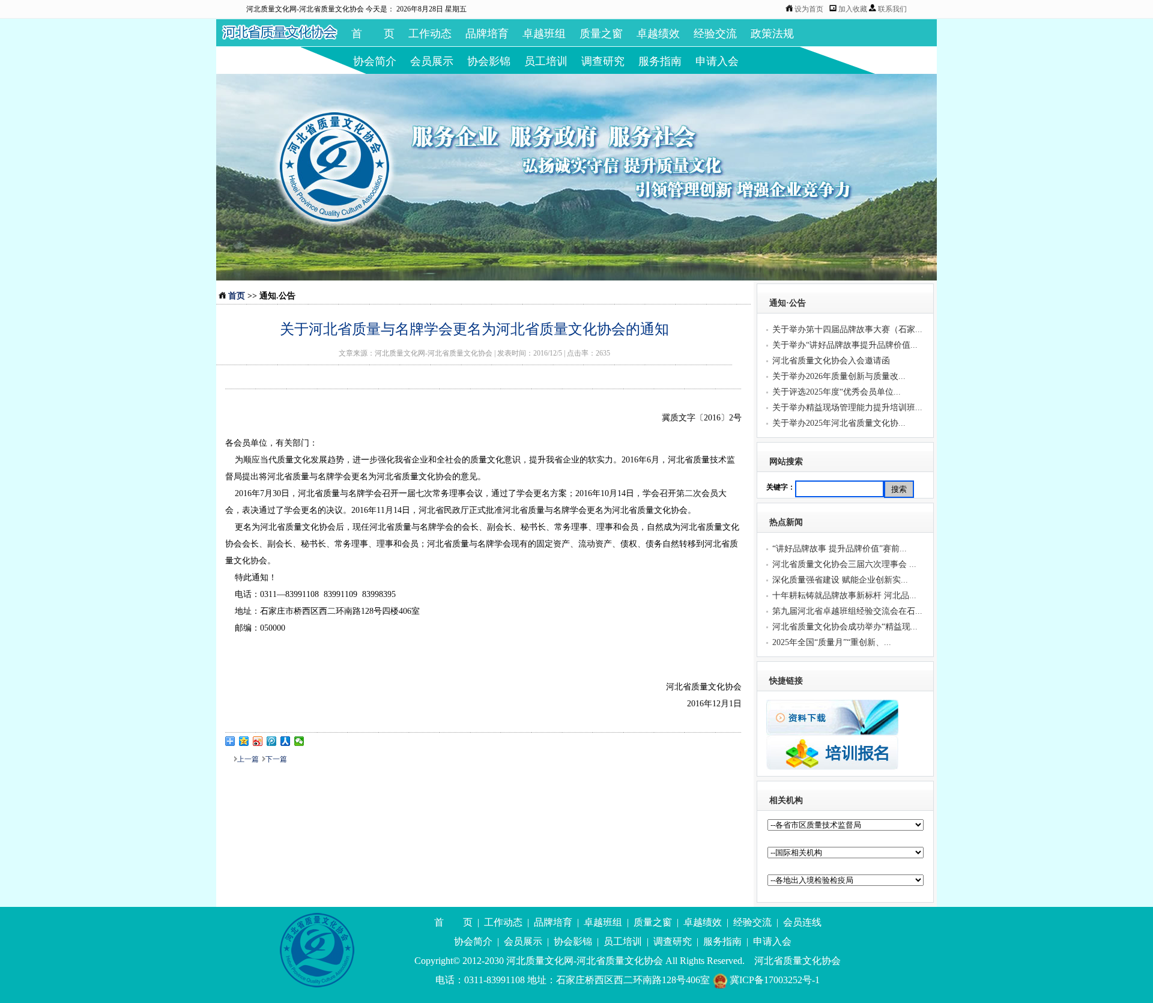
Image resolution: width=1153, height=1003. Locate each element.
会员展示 (431, 61)
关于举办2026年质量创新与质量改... (839, 376)
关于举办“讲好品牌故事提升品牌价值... (845, 345)
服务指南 (660, 61)
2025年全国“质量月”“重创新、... (831, 642)
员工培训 (545, 61)
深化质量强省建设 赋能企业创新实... (840, 579)
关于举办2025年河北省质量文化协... (839, 423)
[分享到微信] (299, 741)
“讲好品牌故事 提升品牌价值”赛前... (839, 548)
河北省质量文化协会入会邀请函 (831, 360)
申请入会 (717, 61)
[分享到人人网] (285, 741)
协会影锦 (488, 61)
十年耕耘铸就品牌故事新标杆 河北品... (844, 595)
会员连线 (802, 922)
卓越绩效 (658, 34)
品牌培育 (487, 34)
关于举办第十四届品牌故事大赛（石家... (847, 329)
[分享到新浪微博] (258, 741)
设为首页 (808, 9)
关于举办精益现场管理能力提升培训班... (847, 407)
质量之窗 (601, 34)
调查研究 (603, 61)
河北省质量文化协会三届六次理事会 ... (844, 564)
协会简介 (374, 61)
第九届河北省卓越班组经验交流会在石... (847, 611)
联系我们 (892, 9)
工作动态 (430, 34)
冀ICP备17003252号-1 (773, 980)
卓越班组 (544, 34)
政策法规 (772, 34)
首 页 (373, 34)
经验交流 (715, 34)
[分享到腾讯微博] (272, 741)
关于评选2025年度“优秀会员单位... (836, 391)
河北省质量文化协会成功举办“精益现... (845, 626)
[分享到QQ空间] (244, 741)
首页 (236, 295)
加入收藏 (853, 9)
